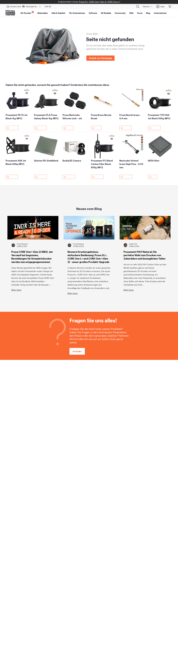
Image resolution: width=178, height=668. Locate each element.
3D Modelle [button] (106, 13)
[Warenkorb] (170, 6)
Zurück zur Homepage (100, 57)
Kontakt (77, 351)
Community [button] (120, 13)
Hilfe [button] (131, 13)
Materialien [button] (42, 13)
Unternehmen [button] (160, 13)
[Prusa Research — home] (10, 13)
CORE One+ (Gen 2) (97, 1)
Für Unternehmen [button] (77, 13)
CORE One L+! (113, 1)
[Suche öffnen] (137, 6)
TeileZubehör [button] (58, 13)
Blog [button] (148, 13)
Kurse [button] (139, 13)
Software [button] (93, 13)
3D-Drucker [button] (26, 12)
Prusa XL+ (83, 1)
